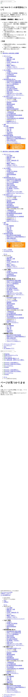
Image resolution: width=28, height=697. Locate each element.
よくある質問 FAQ (5, 595)
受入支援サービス (8, 96)
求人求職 (6, 125)
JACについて (7, 56)
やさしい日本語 (8, 249)
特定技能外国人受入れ (10, 79)
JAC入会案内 (7, 70)
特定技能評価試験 (8, 135)
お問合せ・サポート (6, 593)
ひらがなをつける (8, 251)
